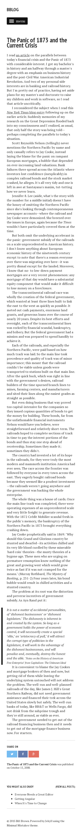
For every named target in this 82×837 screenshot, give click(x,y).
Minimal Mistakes (18, 825)
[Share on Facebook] (23, 754)
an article (23, 55)
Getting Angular (25, 799)
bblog (13, 9)
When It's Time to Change (31, 803)
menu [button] (20, 21)
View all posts (65, 786)
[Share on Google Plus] (33, 754)
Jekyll (49, 821)
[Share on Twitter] (12, 754)
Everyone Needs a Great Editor (34, 794)
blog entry (26, 112)
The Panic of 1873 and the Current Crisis (37, 42)
